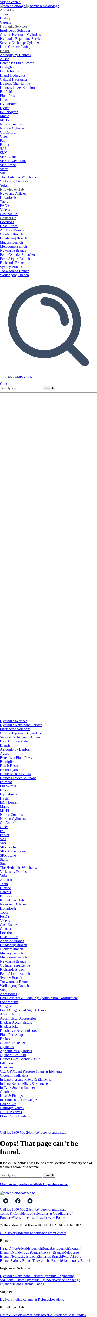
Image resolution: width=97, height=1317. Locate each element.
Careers (5, 22)
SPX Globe (8, 157)
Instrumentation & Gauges (18, 1100)
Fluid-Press (8, 96)
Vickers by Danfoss (14, 181)
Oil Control (8, 132)
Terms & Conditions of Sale (20, 1213)
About (35, 1233)
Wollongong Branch (14, 275)
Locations (7, 222)
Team (4, 14)
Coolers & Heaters (13, 1043)
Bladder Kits (9, 1026)
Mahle (4, 116)
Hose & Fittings (11, 1096)
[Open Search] (48, 373)
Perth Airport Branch (15, 259)
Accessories (8, 994)
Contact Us (8, 218)
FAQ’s (4, 206)
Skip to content (10, 2)
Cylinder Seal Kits (13, 1055)
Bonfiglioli (7, 67)
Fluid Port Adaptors (14, 1035)
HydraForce (8, 104)
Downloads (8, 197)
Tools (4, 202)
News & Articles (12, 1315)
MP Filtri (6, 120)
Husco (4, 100)
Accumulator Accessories (18, 1018)
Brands (5, 51)
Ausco (4, 59)
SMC (4, 153)
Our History (8, 1233)
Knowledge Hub (12, 189)
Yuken (4, 185)
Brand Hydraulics (12, 75)
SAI (3, 149)
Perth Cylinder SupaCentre (19, 254)
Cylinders (7, 1047)
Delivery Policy (11, 1299)
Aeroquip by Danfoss (15, 55)
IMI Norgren (9, 112)
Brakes (5, 1039)
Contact (5, 929)
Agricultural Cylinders (16, 1051)
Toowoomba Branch (14, 271)
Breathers (7, 1067)
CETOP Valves (11, 1112)
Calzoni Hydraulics (14, 79)
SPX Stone (8, 165)
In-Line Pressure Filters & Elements (25, 1079)
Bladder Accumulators (16, 1022)
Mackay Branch (11, 242)
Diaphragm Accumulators (18, 1030)
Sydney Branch (11, 267)
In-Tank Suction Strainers (18, 1088)
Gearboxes (7, 1092)
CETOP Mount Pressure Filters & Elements (31, 1071)
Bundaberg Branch (13, 238)
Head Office (9, 226)
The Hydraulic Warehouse (18, 177)
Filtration (6, 1063)
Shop (3, 990)
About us (6, 880)
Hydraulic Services (13, 26)
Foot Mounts (9, 1002)
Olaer (4, 136)
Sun (3, 173)
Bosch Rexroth (10, 71)
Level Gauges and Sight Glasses (23, 1010)
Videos (5, 210)
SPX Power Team (13, 161)
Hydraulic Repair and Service (21, 39)
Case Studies (9, 214)
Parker (4, 144)
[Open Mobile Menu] (11, 384)
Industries (24, 1233)
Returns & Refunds (36, 1299)
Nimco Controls (11, 124)
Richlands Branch (12, 263)
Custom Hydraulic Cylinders (20, 34)
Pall (2, 140)
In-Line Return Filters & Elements (24, 1083)
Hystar (4, 108)
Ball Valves (8, 1104)
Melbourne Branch (13, 246)
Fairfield (6, 91)
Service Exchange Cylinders (20, 43)
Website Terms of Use (28, 1217)
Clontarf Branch (11, 234)
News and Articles (13, 193)
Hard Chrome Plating (15, 47)
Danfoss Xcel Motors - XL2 (20, 1059)
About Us (7, 10)
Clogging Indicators (14, 1075)
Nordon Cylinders (13, 128)
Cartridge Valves (12, 1108)
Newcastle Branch (13, 250)
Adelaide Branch (12, 230)
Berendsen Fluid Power (17, 63)
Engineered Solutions (15, 30)
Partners (6, 896)
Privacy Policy (54, 1217)
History (5, 18)
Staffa (4, 169)
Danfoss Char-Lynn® (15, 83)
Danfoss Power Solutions (18, 87)
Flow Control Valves (15, 1116)
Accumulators (10, 1014)
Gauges (5, 1006)
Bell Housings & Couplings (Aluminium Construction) (39, 998)
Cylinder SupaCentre (15, 965)
